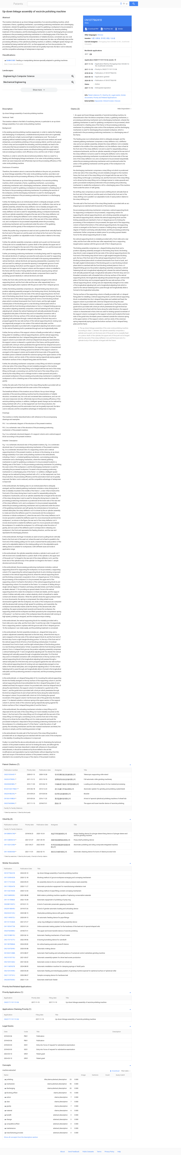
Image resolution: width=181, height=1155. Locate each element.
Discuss (117, 101)
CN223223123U (9, 913)
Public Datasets (88, 1152)
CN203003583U (9, 784)
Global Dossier (108, 101)
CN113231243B (9, 845)
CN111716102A (9, 882)
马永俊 (112, 38)
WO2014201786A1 (11, 789)
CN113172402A (9, 922)
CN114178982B (9, 900)
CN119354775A (9, 926)
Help (119, 1152)
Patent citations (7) (95, 95)
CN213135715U (9, 957)
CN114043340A (9, 852)
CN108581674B (9, 834)
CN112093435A (9, 877)
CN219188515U (9, 935)
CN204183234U (9, 794)
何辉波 (97, 38)
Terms (99, 1152)
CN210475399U (9, 949)
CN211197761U (9, 975)
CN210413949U (9, 971)
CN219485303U (9, 895)
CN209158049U (9, 909)
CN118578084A (9, 944)
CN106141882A (9, 798)
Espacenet (98, 101)
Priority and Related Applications (105, 97)
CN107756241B (9, 873)
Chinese (100, 35)
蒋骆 (108, 38)
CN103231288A (9, 953)
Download (115, 1071)
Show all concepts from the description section (21, 1137)
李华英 (103, 38)
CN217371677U (9, 940)
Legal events (115, 95)
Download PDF (93, 29)
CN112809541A (9, 840)
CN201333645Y (9, 774)
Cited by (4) (106, 95)
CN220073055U (9, 980)
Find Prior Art (108, 29)
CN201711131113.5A (11, 1002)
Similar (120, 29)
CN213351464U (9, 962)
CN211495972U (9, 917)
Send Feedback (73, 1152)
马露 (93, 38)
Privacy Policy (109, 1152)
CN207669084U (9, 803)
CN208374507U (9, 904)
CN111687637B (9, 966)
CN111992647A (9, 886)
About (62, 1152)
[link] (35, 60)
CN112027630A (9, 891)
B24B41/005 (10, 60)
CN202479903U (9, 779)
